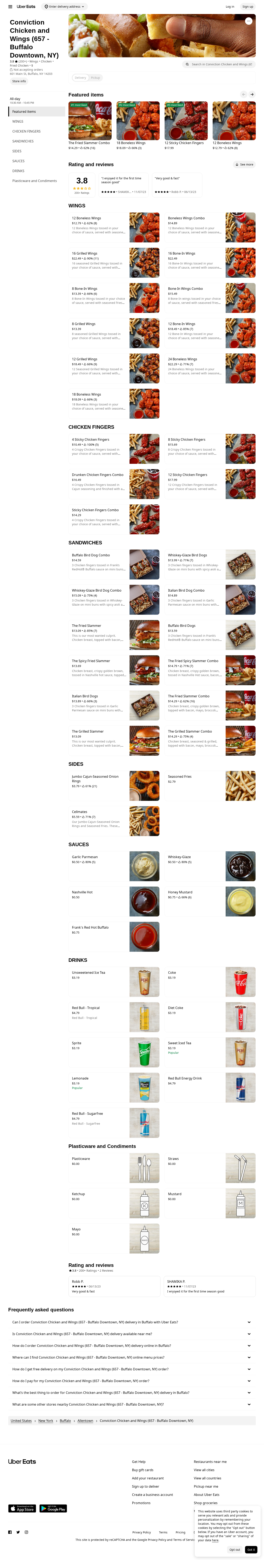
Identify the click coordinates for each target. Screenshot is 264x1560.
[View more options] (248, 21)
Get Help (139, 1461)
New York (45, 1420)
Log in (230, 6)
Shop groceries (206, 1503)
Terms (163, 1532)
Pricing (180, 1532)
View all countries (207, 1478)
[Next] (252, 94)
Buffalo (65, 1420)
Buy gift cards (142, 1470)
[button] (132, 1322)
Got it (251, 1550)
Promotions (141, 1503)
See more (246, 164)
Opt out (235, 1550)
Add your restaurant (148, 1478)
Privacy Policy (141, 1532)
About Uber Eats (206, 1494)
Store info (19, 81)
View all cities (204, 1470)
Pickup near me (206, 1486)
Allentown (85, 1420)
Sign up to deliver (145, 1486)
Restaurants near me (210, 1461)
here (215, 1540)
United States (21, 1420)
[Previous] (244, 94)
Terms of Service (184, 1540)
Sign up (248, 6)
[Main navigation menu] (10, 7)
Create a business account (152, 1494)
